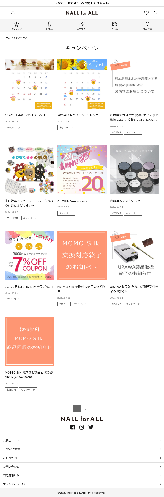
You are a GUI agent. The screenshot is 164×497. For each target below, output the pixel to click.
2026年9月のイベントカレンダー (27, 115)
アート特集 (13, 218)
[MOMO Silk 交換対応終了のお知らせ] (82, 255)
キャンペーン (13, 127)
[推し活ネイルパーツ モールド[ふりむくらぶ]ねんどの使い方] (29, 169)
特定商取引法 (11, 475)
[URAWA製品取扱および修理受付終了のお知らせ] (134, 255)
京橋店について (12, 440)
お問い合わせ (11, 466)
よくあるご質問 (11, 449)
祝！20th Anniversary (72, 201)
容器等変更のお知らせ (125, 201)
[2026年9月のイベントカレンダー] (29, 84)
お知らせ (117, 132)
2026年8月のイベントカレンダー (79, 115)
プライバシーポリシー (15, 484)
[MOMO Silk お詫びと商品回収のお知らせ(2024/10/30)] (29, 341)
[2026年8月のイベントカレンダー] (82, 84)
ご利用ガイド (10, 458)
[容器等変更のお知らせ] (134, 169)
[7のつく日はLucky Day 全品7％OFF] (29, 255)
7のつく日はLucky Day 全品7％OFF (29, 286)
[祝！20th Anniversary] (82, 169)
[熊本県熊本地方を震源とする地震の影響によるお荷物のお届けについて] (134, 84)
